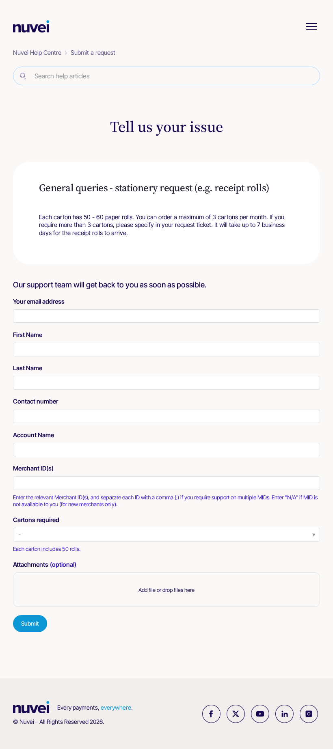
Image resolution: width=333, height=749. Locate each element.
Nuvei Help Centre (37, 52)
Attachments (44, 564)
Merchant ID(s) (33, 468)
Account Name (33, 435)
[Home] (35, 26)
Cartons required (36, 520)
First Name (27, 335)
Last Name (27, 368)
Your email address (39, 301)
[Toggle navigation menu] (311, 26)
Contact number (35, 401)
